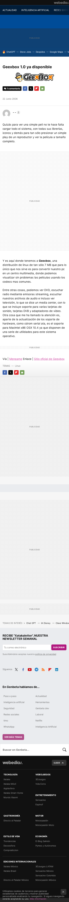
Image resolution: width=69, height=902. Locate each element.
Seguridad (9, 708)
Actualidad (41, 696)
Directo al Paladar (12, 820)
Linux (18, 365)
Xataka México (11, 866)
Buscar (64, 750)
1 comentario (13, 88)
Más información (38, 898)
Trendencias (10, 841)
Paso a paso (10, 696)
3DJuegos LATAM (44, 866)
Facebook (25, 88)
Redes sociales (11, 714)
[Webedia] (61, 3)
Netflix (38, 720)
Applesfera (9, 788)
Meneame (15, 359)
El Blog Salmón (42, 841)
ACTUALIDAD (10, 10)
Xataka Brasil (10, 871)
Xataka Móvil (10, 784)
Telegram (36, 669)
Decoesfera (9, 845)
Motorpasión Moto (44, 825)
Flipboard (36, 88)
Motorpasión (41, 820)
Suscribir (59, 647)
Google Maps (56, 52)
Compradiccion (11, 850)
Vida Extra (40, 784)
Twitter (31, 88)
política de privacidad (45, 654)
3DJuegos (40, 779)
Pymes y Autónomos (45, 845)
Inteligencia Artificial (45, 726)
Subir (57, 762)
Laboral (39, 714)
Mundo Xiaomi (11, 797)
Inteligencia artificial (14, 702)
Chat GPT (31, 623)
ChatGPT (10, 52)
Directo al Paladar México (16, 880)
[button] (16, 112)
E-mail (42, 88)
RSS (43, 669)
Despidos (40, 52)
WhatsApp (9, 726)
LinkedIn (56, 669)
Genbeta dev (42, 708)
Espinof (39, 804)
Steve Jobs (25, 52)
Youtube (29, 669)
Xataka (7, 779)
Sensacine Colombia (45, 875)
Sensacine (40, 800)
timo (6, 720)
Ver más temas (13, 737)
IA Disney (46, 623)
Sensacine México (44, 871)
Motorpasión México (45, 880)
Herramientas (42, 702)
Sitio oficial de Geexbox (49, 359)
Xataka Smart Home (13, 793)
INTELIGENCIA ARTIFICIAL (35, 10)
